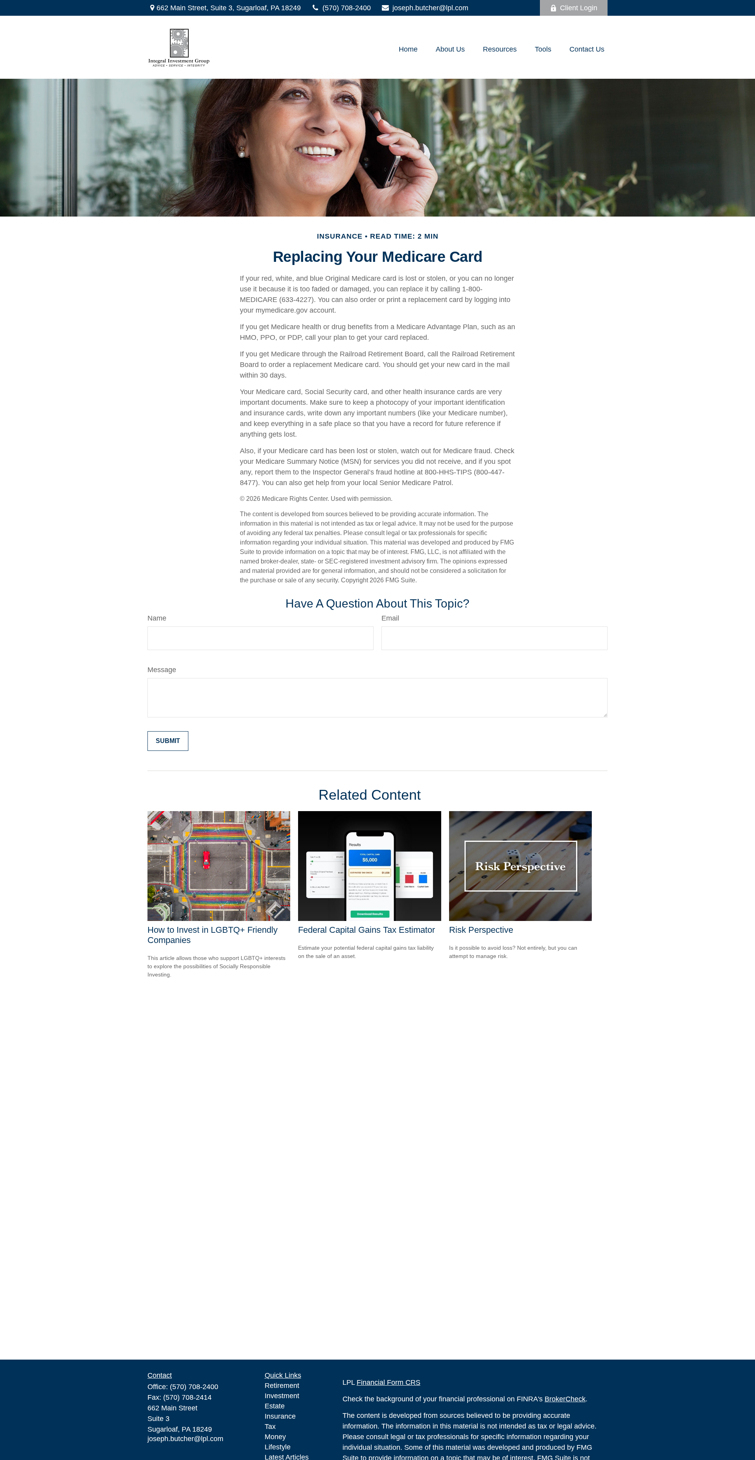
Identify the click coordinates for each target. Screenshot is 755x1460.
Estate (275, 1406)
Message (161, 670)
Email (390, 618)
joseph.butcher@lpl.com (430, 8)
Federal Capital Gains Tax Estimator (366, 930)
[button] (408, 49)
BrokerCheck (565, 1399)
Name (156, 618)
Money (275, 1437)
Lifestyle (278, 1447)
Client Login (578, 8)
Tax (270, 1426)
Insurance (280, 1416)
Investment (282, 1396)
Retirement (282, 1386)
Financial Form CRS (388, 1382)
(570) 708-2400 (346, 8)
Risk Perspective (481, 930)
